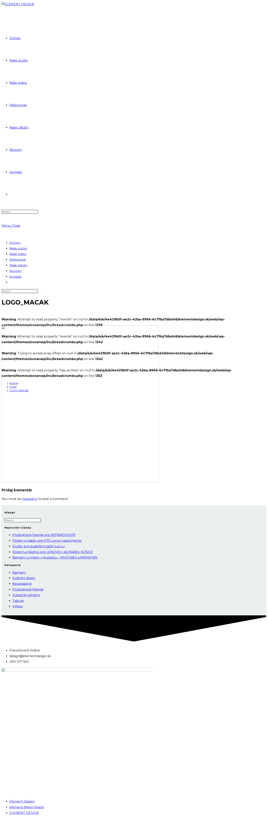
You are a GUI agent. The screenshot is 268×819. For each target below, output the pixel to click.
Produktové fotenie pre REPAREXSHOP (44, 535)
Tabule (18, 601)
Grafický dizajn (23, 578)
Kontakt (15, 276)
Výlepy (17, 606)
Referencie (17, 259)
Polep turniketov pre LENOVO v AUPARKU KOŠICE (52, 552)
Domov (15, 243)
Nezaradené (22, 584)
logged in (29, 499)
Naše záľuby (18, 265)
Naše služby (18, 248)
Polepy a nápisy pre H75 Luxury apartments (46, 540)
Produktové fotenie (28, 589)
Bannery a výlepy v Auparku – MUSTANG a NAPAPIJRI (55, 557)
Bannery (19, 572)
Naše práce (17, 254)
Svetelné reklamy (26, 595)
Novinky (15, 271)
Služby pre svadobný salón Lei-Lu (38, 546)
